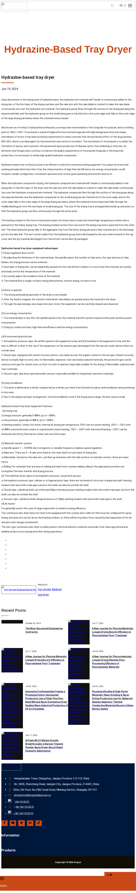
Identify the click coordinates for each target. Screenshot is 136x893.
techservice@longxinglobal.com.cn (32, 795)
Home (29, 60)
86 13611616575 (25, 807)
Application (50, 60)
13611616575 (22, 801)
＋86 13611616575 (23, 813)
